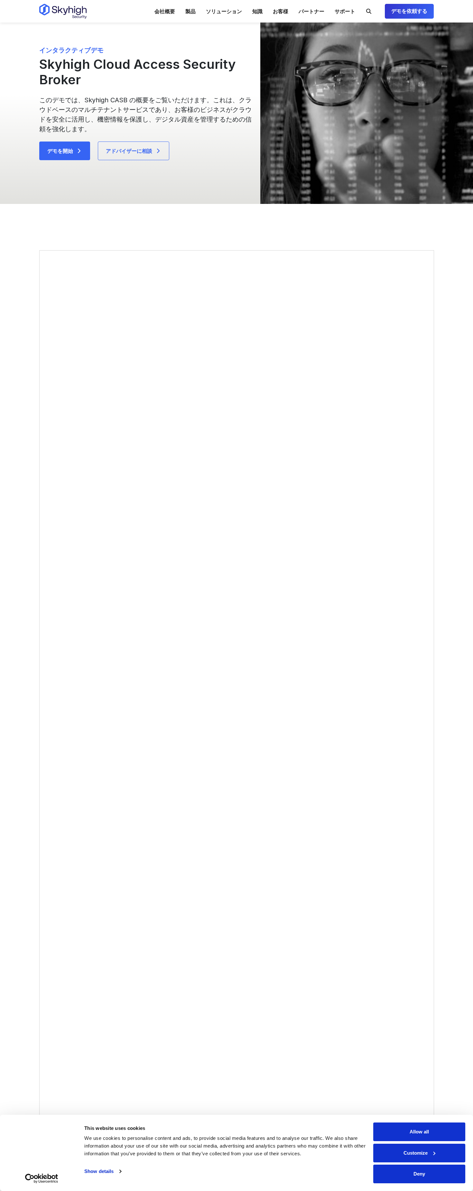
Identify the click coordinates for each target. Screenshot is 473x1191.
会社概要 (164, 11)
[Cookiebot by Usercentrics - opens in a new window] (42, 1178)
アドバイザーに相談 (129, 151)
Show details (99, 1171)
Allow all (419, 1131)
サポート (345, 11)
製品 (190, 11)
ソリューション (224, 11)
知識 (257, 11)
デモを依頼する (409, 11)
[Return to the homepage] (63, 11)
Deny (419, 1174)
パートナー (311, 11)
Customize (415, 1153)
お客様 (280, 11)
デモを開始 (60, 151)
